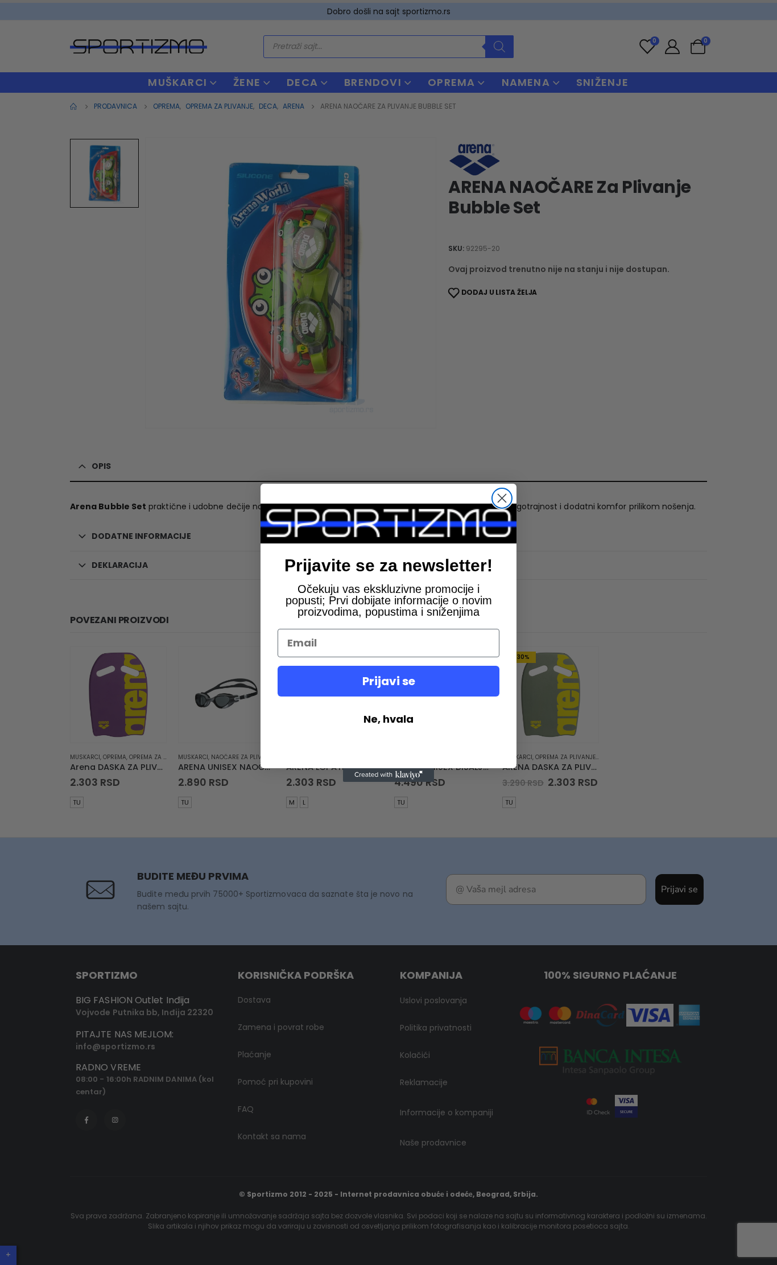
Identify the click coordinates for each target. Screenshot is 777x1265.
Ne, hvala (388, 719)
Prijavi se (388, 681)
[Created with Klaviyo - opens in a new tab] (388, 775)
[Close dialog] (502, 498)
